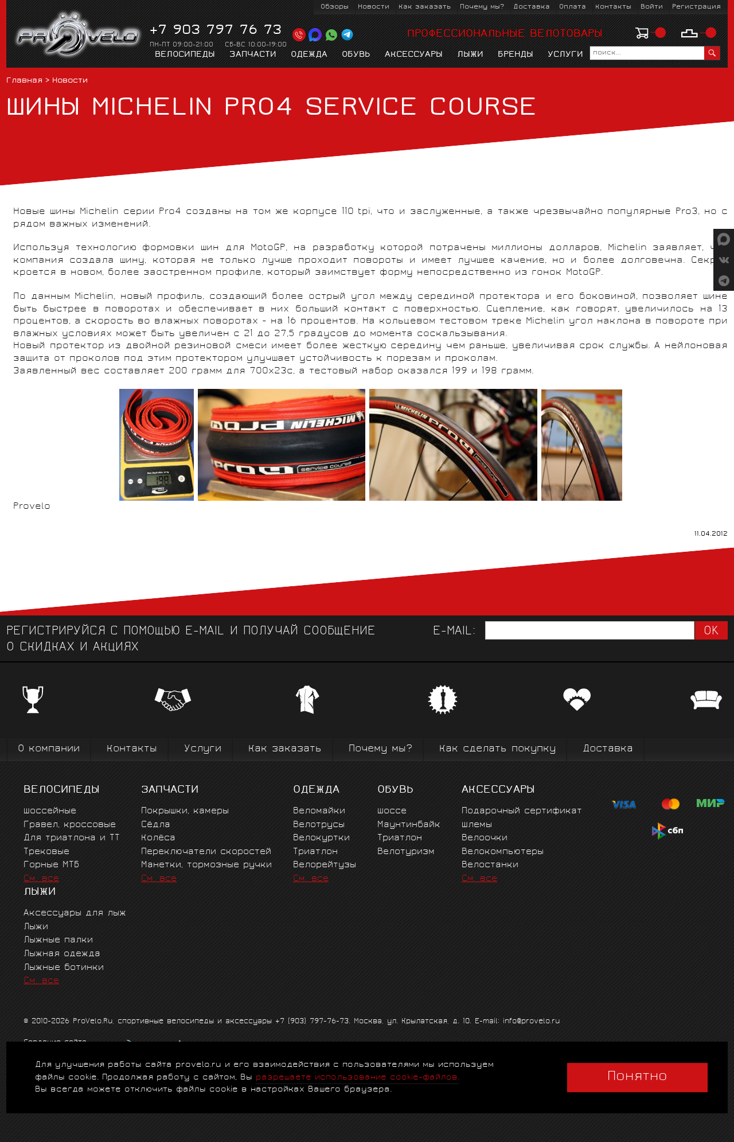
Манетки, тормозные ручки (206, 865)
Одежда (309, 55)
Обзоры (335, 7)
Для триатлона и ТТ (72, 838)
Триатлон (315, 852)
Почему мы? (482, 7)
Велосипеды (185, 55)
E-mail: (454, 632)
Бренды (515, 55)
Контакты (613, 7)
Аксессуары (414, 55)
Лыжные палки (58, 940)
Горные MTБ (51, 865)
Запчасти (252, 55)
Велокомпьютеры (503, 852)
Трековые (46, 852)
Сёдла (155, 825)
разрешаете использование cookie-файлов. (357, 1077)
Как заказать (425, 7)
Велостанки (490, 865)
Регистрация (696, 7)
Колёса (158, 838)
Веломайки (319, 811)
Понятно (637, 1077)
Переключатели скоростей (206, 852)
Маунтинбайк (408, 825)
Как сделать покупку (497, 749)
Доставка (531, 7)
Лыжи (470, 55)
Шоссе (392, 811)
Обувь (356, 55)
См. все (41, 879)
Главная (24, 81)
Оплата (572, 7)
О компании (49, 749)
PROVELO (78, 35)
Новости (373, 7)
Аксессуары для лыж (75, 913)
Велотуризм (406, 852)
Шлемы (477, 825)
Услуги (565, 55)
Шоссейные (50, 811)
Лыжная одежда (62, 954)
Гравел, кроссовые (70, 825)
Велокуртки (321, 838)
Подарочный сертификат (522, 811)
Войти (652, 7)
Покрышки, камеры (185, 811)
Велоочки (484, 838)
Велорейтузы (324, 865)
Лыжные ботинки (64, 968)
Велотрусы (319, 825)
